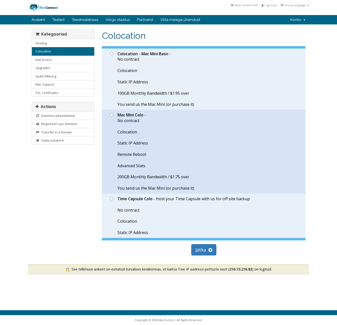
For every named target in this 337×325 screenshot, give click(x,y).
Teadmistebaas (85, 20)
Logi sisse (270, 5)
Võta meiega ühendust (180, 20)
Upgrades (43, 68)
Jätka (201, 250)
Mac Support (45, 84)
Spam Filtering (46, 76)
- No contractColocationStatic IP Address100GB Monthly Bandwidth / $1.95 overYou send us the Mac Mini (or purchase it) (155, 79)
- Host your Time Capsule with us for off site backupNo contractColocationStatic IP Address (183, 215)
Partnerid (145, 20)
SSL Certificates (47, 92)
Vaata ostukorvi (52, 140)
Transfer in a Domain (56, 132)
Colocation (43, 51)
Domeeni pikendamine (57, 115)
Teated (58, 20)
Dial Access (44, 59)
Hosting (41, 43)
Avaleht (38, 20)
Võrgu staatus (118, 20)
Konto (296, 20)
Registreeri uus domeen (58, 124)
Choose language (295, 5)
